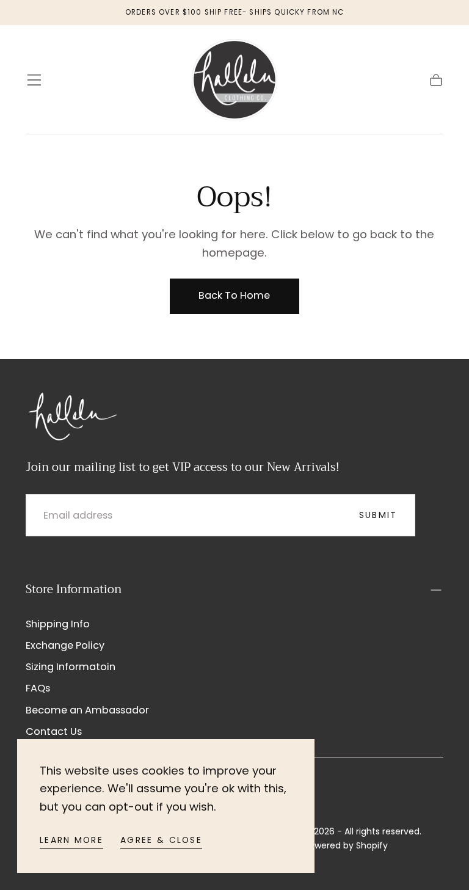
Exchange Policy (65, 645)
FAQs (38, 688)
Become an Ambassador (87, 710)
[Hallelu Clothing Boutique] (72, 415)
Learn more (71, 840)
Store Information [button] (74, 589)
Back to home (234, 295)
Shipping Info (58, 624)
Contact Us (54, 731)
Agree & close (161, 840)
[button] (34, 80)
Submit (378, 515)
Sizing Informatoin (70, 667)
